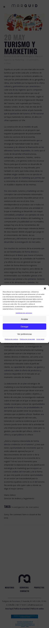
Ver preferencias (24, 334)
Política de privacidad (27, 339)
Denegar (24, 326)
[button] (45, 288)
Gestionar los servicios (24, 313)
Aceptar (24, 319)
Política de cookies (11, 339)
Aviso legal (40, 339)
